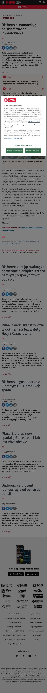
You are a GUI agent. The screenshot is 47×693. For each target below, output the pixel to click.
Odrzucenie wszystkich (14, 151)
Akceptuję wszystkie (33, 151)
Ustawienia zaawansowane (23, 145)
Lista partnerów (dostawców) (13, 138)
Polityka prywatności (34, 122)
